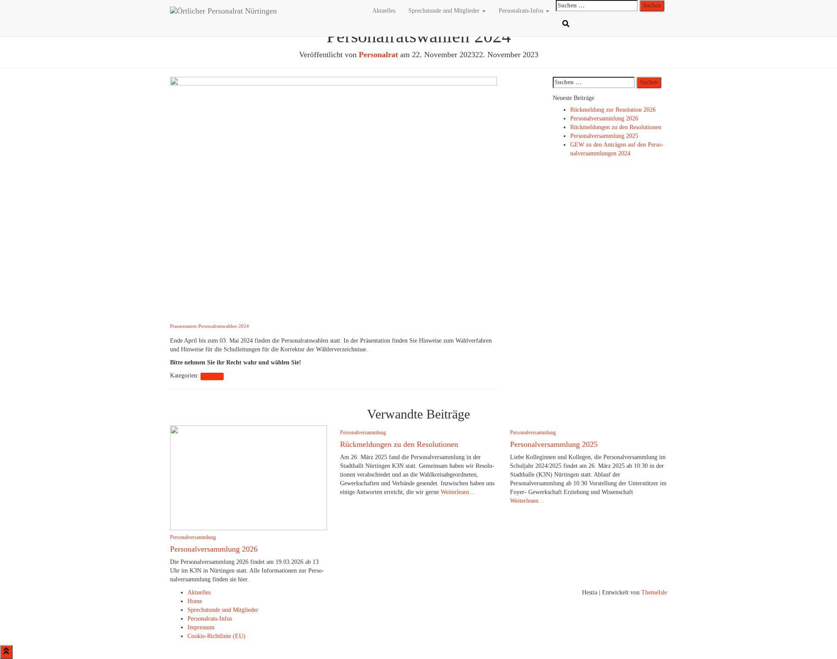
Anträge (212, 376)
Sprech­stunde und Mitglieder (444, 10)
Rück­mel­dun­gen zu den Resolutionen (615, 127)
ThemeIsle (654, 592)
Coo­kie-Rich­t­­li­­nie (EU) (216, 636)
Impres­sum (200, 627)
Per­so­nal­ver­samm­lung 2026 (604, 118)
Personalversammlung (193, 537)
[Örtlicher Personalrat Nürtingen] (264, 11)
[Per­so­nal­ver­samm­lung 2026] (248, 477)
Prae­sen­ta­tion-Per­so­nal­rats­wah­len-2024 (209, 326)
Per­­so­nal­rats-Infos (522, 10)
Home (194, 601)
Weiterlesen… (457, 492)
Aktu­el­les (383, 10)
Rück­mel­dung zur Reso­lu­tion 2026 (613, 109)
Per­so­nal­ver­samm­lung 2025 (604, 136)
